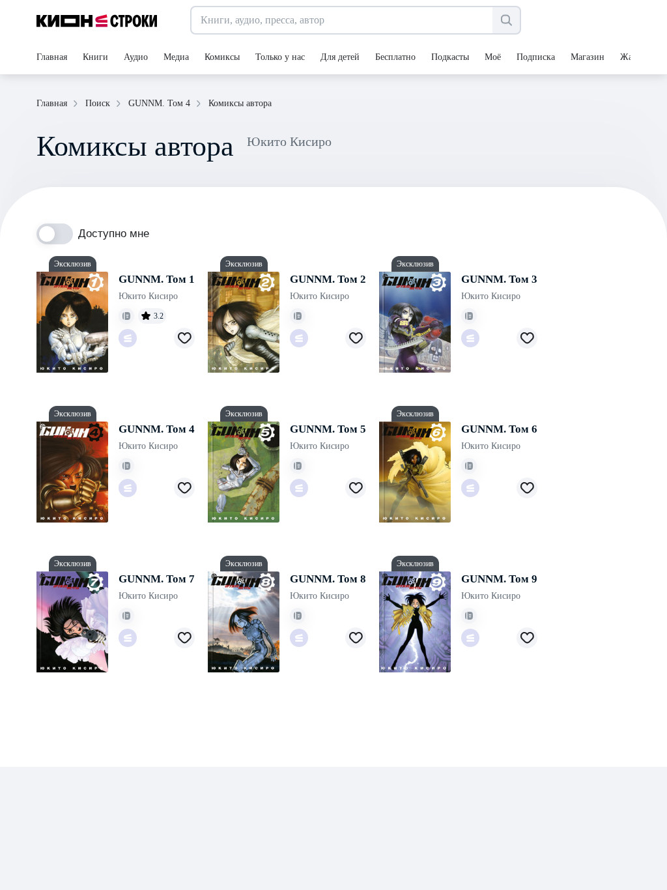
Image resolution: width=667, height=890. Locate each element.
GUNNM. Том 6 (499, 429)
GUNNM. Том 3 (499, 279)
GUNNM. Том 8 (328, 579)
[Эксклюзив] (72, 322)
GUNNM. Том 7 (157, 579)
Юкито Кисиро (148, 296)
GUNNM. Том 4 (157, 429)
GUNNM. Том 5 (328, 429)
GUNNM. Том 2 (328, 279)
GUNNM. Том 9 (499, 579)
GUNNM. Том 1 (157, 279)
